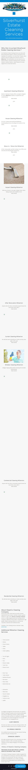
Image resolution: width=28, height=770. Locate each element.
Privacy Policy (13, 768)
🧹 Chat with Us (20, 766)
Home (7, 38)
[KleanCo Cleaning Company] (14, 7)
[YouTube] (14, 766)
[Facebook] (9, 766)
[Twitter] (11, 766)
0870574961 (4, 627)
